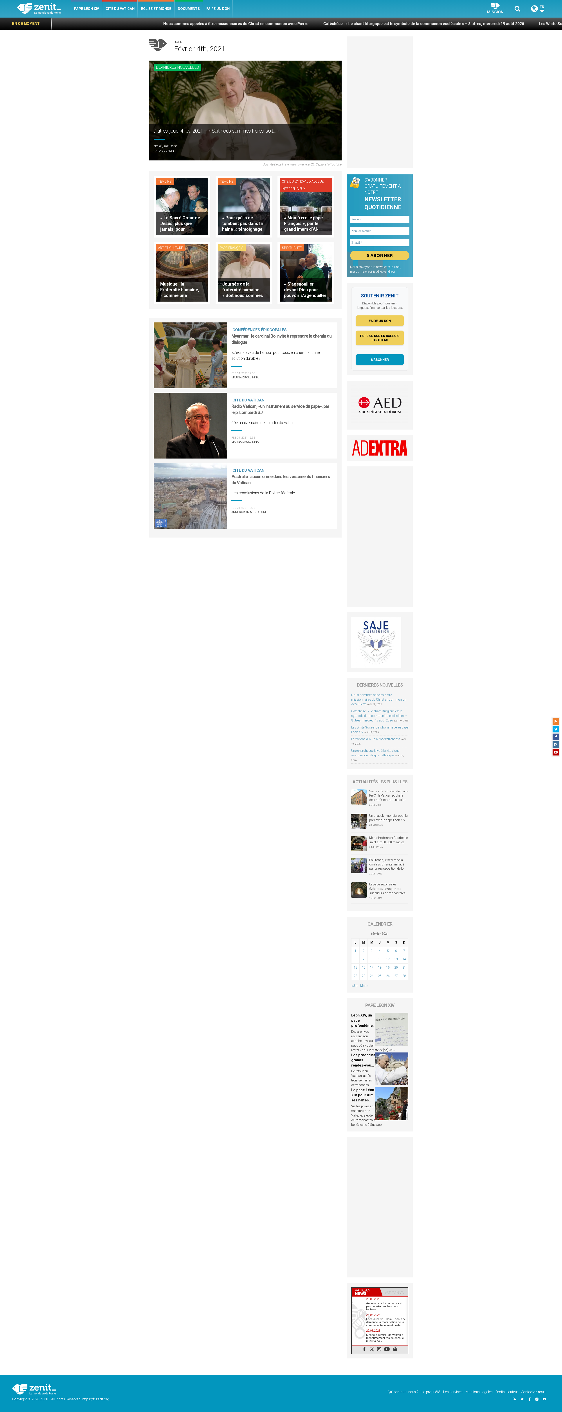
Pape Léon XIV (86, 9)
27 (396, 976)
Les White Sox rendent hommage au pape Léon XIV (468, 23)
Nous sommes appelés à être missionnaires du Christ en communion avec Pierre (119, 23)
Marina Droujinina (245, 377)
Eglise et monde (156, 9)
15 (355, 967)
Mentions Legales (479, 1392)
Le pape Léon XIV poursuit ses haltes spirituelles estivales (362, 1100)
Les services (453, 1392)
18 (380, 967)
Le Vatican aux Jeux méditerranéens (375, 739)
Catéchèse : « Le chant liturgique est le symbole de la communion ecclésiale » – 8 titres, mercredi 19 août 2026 (307, 23)
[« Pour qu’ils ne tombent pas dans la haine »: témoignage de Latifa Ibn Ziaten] (244, 206)
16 (363, 967)
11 (380, 959)
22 (355, 976)
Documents (189, 9)
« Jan (354, 986)
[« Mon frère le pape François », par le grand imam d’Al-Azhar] (306, 206)
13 (396, 959)
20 (396, 967)
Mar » (364, 986)
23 (363, 976)
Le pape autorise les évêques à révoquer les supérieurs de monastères (387, 889)
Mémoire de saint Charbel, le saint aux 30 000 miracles (388, 840)
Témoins (165, 181)
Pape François (231, 248)
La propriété (431, 1392)
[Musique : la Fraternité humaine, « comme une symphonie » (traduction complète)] (182, 272)
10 (371, 959)
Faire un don (218, 9)
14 (404, 959)
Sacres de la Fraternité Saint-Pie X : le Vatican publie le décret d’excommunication (388, 796)
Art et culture (170, 248)
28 (404, 976)
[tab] (366, 1292)
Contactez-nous (533, 1392)
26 (388, 976)
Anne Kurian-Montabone (249, 512)
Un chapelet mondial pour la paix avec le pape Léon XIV (388, 818)
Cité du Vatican (120, 9)
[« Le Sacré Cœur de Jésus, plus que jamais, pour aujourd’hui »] (182, 206)
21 (404, 967)
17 (371, 967)
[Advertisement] (245, 561)
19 (388, 967)
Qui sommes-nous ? (403, 1392)
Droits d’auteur (507, 1392)
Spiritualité (292, 248)
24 (371, 976)
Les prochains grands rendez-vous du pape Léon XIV (363, 1065)
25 (380, 976)
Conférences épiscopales (259, 329)
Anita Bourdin (164, 150)
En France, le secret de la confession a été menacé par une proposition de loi (386, 864)
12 (388, 959)
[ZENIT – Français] (44, 9)
